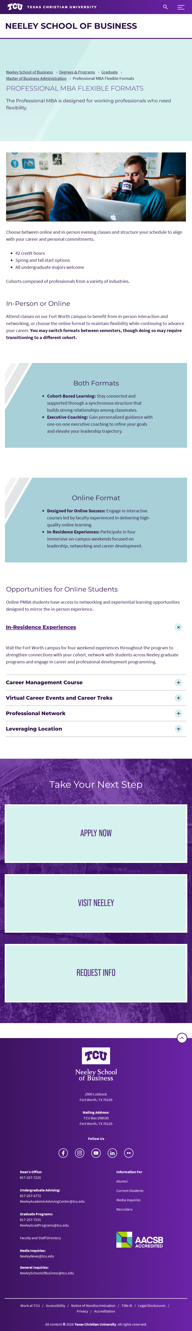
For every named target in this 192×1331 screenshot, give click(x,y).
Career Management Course (44, 682)
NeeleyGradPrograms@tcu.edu (44, 1225)
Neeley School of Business (71, 26)
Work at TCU (30, 1305)
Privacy (82, 1311)
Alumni (122, 1181)
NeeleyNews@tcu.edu (37, 1256)
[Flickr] (128, 1153)
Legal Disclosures (152, 1305)
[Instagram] (79, 1153)
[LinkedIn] (112, 1153)
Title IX (127, 1305)
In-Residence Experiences (41, 627)
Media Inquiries (128, 1200)
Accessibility (55, 1305)
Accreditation (104, 1311)
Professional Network (36, 713)
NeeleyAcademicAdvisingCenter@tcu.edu (52, 1201)
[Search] (165, 7)
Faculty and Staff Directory (40, 1237)
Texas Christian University (95, 1324)
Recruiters (124, 1209)
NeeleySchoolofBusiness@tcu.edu (47, 1273)
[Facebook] (63, 1153)
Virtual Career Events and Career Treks (59, 698)
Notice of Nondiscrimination (93, 1305)
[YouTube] (96, 1153)
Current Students (130, 1190)
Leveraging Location (34, 729)
